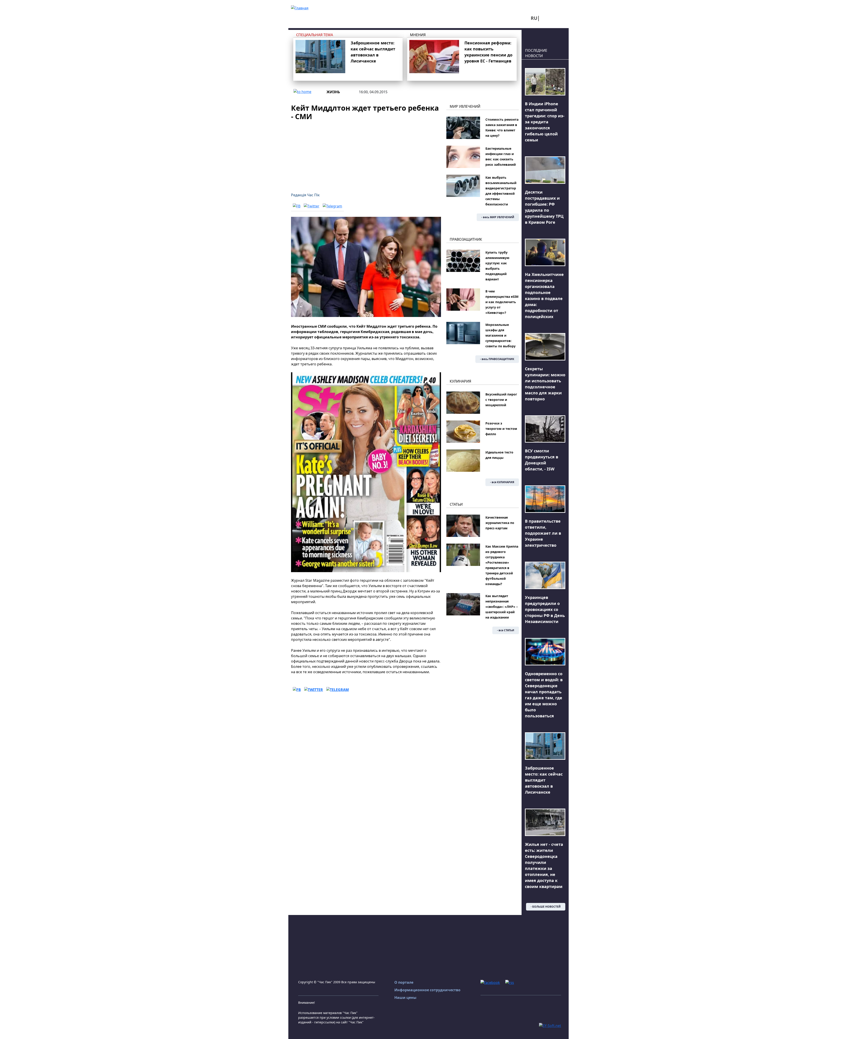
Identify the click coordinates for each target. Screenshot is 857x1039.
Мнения (418, 34)
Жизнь (333, 91)
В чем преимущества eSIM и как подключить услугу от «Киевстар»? (501, 302)
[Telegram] (332, 206)
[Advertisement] (366, 154)
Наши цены (405, 997)
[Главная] (299, 7)
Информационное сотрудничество (427, 989)
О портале (403, 982)
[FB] (296, 206)
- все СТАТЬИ (505, 630)
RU (534, 18)
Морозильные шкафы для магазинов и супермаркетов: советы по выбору (500, 335)
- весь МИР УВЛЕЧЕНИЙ (497, 217)
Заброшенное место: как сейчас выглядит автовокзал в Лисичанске (544, 780)
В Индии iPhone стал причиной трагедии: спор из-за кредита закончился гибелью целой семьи (544, 122)
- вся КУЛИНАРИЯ (502, 482)
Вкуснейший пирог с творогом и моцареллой (501, 399)
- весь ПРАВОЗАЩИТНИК (497, 359)
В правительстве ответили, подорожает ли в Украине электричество (543, 533)
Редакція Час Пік (305, 194)
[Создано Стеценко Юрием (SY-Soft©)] (550, 1025)
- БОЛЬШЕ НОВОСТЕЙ (546, 907)
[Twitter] (311, 206)
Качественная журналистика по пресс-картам (499, 522)
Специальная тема (314, 34)
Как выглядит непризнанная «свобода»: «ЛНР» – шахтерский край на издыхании (501, 606)
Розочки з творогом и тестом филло (501, 428)
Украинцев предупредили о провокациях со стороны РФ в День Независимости (545, 609)
